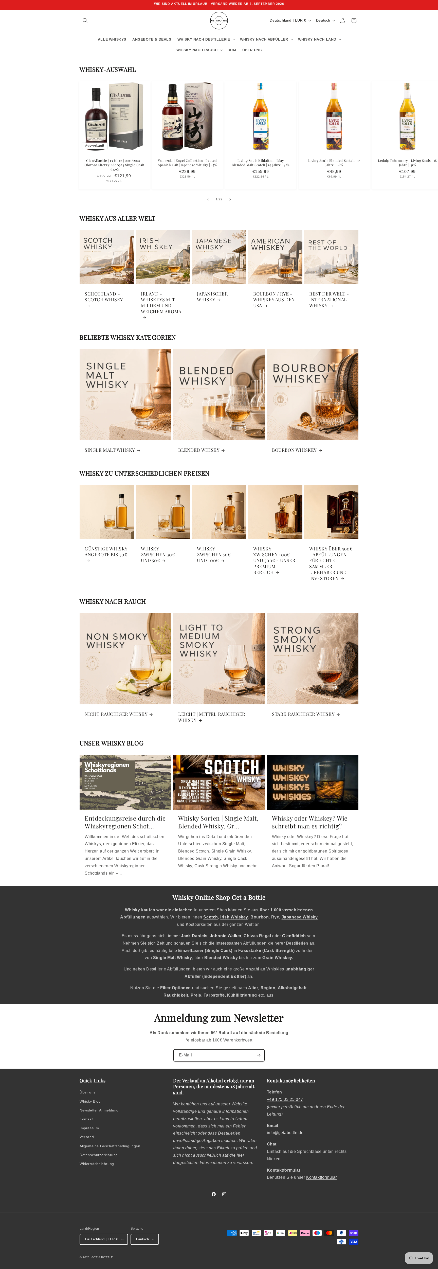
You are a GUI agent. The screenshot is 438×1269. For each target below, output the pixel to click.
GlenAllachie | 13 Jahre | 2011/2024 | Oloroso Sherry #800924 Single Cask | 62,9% (114, 165)
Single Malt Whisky (110, 450)
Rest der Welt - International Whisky (329, 299)
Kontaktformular (321, 1177)
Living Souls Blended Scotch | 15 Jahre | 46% (334, 163)
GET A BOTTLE (102, 1257)
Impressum (89, 1128)
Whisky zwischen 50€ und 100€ (214, 555)
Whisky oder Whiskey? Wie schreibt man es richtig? (310, 822)
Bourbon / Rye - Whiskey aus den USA (274, 299)
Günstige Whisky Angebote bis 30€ (106, 552)
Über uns (88, 1092)
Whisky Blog (90, 1101)
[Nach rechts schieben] (230, 199)
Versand (87, 1137)
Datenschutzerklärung (99, 1155)
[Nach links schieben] (207, 199)
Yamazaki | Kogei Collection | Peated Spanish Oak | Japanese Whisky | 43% (187, 163)
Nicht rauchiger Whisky (116, 714)
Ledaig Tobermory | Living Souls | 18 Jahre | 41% (407, 163)
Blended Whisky (199, 450)
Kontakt (86, 1119)
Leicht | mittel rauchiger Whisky (211, 717)
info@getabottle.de (285, 1133)
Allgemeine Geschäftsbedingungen (110, 1146)
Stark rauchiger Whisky (303, 714)
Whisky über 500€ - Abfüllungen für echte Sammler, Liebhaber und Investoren (331, 563)
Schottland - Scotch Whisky (104, 296)
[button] (85, 20)
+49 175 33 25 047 (285, 1099)
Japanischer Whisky (212, 296)
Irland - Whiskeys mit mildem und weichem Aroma (161, 302)
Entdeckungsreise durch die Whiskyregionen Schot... (125, 822)
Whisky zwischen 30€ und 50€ (158, 555)
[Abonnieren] (258, 1055)
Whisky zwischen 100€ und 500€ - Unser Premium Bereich (274, 561)
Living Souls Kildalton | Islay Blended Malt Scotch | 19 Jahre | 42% (261, 163)
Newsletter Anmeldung (99, 1110)
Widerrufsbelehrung (97, 1164)
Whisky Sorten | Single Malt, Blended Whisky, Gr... (218, 822)
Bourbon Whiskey (294, 450)
